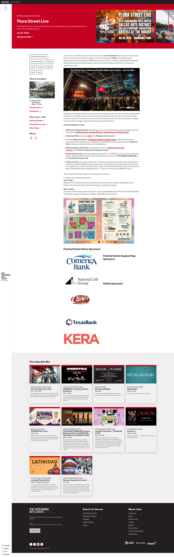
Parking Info (34, 111)
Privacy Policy (133, 528)
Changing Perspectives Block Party (102, 139)
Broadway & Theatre (37, 61)
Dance (41, 67)
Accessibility (133, 534)
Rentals (131, 525)
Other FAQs (34, 128)
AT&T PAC (5, 2)
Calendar (7, 545)
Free (32, 72)
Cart (5, 551)
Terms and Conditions (136, 531)
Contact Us (132, 513)
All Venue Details (36, 120)
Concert (33, 67)
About (131, 516)
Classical (49, 61)
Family (49, 67)
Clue (89, 136)
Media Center (133, 519)
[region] (135, 26)
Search (6, 548)
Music (39, 72)
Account (7, 554)
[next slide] (171, 26)
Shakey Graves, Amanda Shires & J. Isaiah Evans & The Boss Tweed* (102, 132)
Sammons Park (24, 37)
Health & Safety (88, 522)
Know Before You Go (90, 513)
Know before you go (37, 124)
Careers (131, 522)
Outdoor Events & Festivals (39, 56)
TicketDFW (15, 2)
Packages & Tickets (89, 516)
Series (85, 525)
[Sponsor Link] (129, 543)
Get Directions (35, 107)
